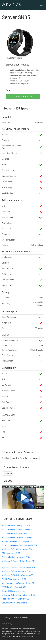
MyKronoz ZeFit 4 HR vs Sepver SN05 (17, 549)
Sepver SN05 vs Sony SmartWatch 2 (17, 529)
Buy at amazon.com (23, 97)
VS (12, 5)
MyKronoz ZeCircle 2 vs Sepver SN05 (17, 575)
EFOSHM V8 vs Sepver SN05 (14, 587)
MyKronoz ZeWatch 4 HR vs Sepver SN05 (19, 567)
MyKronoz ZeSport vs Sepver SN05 (16, 571)
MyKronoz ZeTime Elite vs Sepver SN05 (18, 595)
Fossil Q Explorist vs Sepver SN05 (16, 557)
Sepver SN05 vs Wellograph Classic (17, 537)
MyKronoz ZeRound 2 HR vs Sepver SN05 (19, 561)
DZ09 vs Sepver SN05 (11, 553)
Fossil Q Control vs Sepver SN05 (15, 599)
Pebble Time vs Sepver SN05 (14, 579)
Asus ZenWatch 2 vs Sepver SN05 (16, 526)
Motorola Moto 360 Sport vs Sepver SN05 (19, 583)
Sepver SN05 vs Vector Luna (13, 591)
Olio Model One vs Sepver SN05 (15, 533)
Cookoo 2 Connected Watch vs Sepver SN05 (20, 545)
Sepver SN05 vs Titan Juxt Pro (14, 603)
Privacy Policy (7, 624)
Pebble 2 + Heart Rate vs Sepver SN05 (18, 541)
